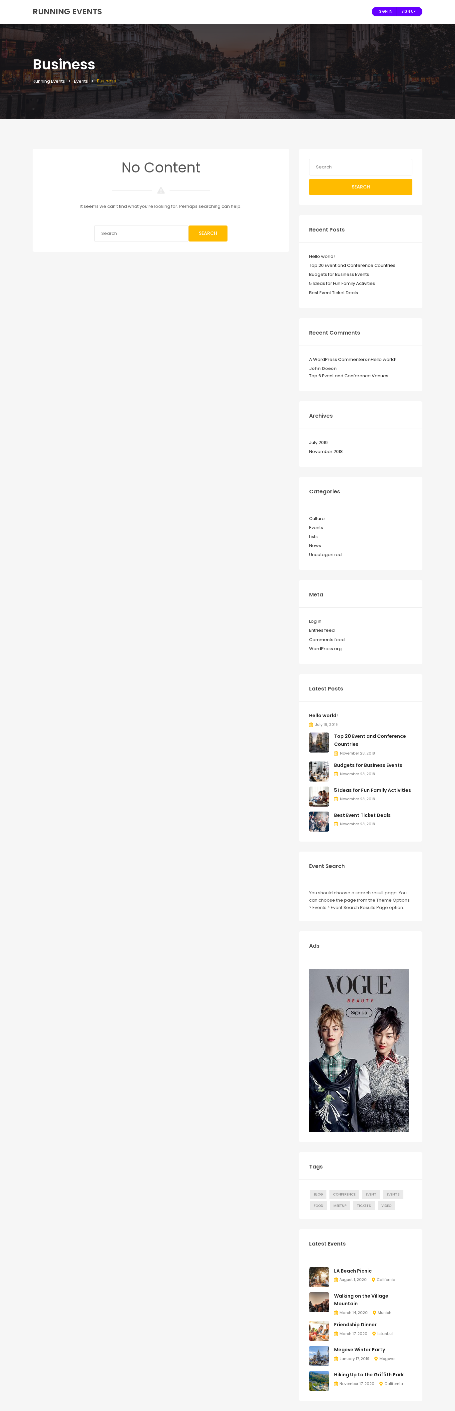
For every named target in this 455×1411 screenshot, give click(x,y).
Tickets (364, 1206)
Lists (313, 536)
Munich (384, 1312)
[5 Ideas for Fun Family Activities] (319, 796)
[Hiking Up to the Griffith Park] (319, 1381)
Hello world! (322, 256)
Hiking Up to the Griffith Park (369, 1374)
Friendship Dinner (355, 1324)
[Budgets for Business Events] (319, 771)
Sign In (385, 11)
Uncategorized (325, 554)
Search (208, 233)
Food (318, 1206)
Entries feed (322, 630)
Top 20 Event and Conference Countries (352, 265)
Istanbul (385, 1333)
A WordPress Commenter (337, 359)
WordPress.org (325, 648)
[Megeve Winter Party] (319, 1356)
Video (386, 1206)
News (315, 545)
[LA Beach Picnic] (319, 1277)
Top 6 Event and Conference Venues (348, 376)
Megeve (386, 1358)
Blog (318, 1194)
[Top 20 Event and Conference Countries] (319, 742)
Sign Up (408, 11)
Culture (317, 518)
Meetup (339, 1206)
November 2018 (326, 451)
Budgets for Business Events (339, 274)
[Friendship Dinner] (319, 1331)
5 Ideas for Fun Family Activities (342, 283)
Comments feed (327, 639)
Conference (344, 1194)
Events (316, 527)
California (386, 1279)
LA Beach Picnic (353, 1271)
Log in (315, 621)
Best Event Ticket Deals (333, 293)
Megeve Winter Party (359, 1349)
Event (371, 1194)
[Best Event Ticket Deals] (319, 821)
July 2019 (318, 442)
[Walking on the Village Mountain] (319, 1302)
